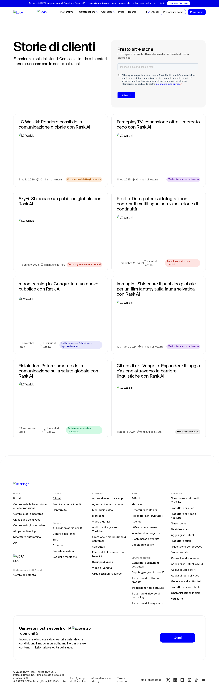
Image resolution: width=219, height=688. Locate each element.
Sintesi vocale (179, 552)
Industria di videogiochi (146, 533)
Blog (55, 539)
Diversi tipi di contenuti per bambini (109, 554)
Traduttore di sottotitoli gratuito (146, 580)
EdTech (136, 498)
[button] (68, 12)
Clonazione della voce (26, 519)
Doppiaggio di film (143, 544)
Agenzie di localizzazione (107, 504)
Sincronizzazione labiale (186, 592)
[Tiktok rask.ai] (196, 680)
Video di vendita (102, 567)
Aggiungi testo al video (185, 575)
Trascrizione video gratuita (148, 587)
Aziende (137, 521)
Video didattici (101, 521)
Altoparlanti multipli (25, 531)
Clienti (57, 498)
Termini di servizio (123, 680)
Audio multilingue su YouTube (104, 529)
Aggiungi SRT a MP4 (183, 569)
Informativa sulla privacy (101, 680)
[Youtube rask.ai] (203, 680)
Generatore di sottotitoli (186, 581)
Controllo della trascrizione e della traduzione (30, 506)
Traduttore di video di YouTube (184, 515)
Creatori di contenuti (144, 510)
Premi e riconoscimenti (67, 504)
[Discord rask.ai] (182, 680)
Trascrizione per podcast (186, 546)
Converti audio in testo (185, 558)
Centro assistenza (24, 574)
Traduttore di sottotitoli (185, 587)
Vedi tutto (177, 598)
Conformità (60, 510)
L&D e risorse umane (144, 527)
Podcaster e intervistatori (147, 515)
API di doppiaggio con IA (68, 528)
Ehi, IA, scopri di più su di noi (78, 680)
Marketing (98, 515)
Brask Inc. (29, 675)
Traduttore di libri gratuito (147, 603)
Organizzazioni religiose (107, 573)
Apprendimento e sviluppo (108, 498)
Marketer (137, 504)
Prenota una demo (64, 551)
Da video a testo (181, 529)
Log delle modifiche (65, 556)
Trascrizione (178, 523)
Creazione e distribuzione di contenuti (109, 539)
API (15, 542)
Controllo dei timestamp (28, 513)
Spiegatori (98, 546)
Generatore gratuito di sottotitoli (146, 564)
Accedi (155, 12)
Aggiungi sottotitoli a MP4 (187, 564)
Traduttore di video (182, 508)
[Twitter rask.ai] (168, 680)
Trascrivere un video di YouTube (185, 500)
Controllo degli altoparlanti (29, 525)
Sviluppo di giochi (103, 562)
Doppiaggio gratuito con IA (148, 572)
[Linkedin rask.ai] (175, 680)
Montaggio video (102, 510)
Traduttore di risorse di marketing (146, 595)
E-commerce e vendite (145, 538)
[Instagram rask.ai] (189, 680)
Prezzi (121, 12)
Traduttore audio (181, 540)
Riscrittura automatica (27, 537)
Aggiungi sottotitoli (182, 535)
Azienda (58, 545)
